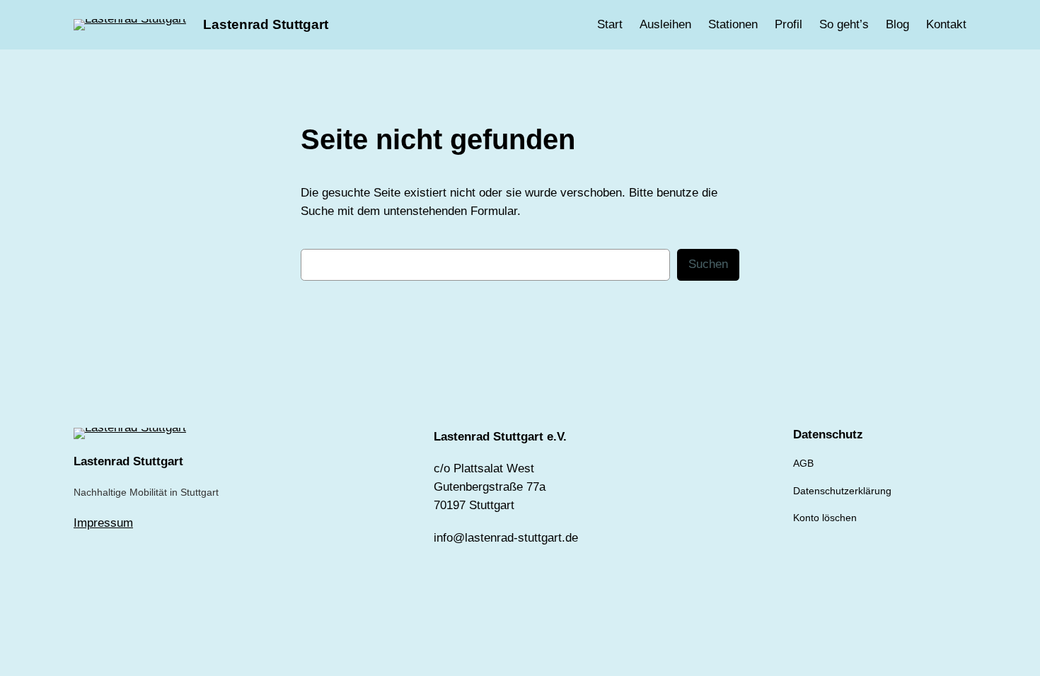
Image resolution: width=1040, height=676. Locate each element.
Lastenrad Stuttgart (265, 24)
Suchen (708, 264)
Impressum (103, 523)
